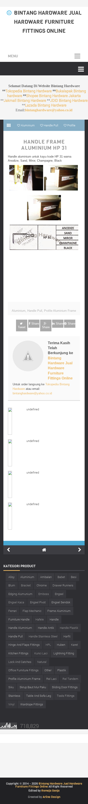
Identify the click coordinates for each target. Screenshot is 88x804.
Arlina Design (51, 797)
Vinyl (11, 704)
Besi (73, 577)
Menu (13, 56)
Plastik (61, 670)
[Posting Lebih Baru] (8, 549)
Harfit (66, 636)
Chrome (42, 585)
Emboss (43, 594)
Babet (61, 577)
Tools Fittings (65, 696)
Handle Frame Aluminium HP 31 (44, 145)
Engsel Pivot (38, 602)
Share (35, 323)
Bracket (26, 585)
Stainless (14, 696)
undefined (32, 409)
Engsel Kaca (16, 602)
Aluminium (18, 310)
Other (47, 670)
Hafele (39, 619)
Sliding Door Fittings (65, 687)
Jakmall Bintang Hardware (25, 100)
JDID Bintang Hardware (69, 100)
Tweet (21, 327)
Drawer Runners (63, 585)
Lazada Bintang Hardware (45, 105)
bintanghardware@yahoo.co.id (48, 110)
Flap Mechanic (32, 611)
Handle (54, 619)
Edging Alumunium (20, 594)
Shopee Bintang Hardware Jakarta (53, 95)
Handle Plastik (69, 628)
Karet (74, 645)
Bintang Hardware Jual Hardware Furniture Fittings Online (47, 22)
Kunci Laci (41, 653)
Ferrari (12, 611)
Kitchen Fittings (18, 653)
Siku (11, 687)
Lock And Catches (19, 662)
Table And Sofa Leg (38, 696)
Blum (11, 585)
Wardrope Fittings (31, 704)
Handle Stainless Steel (43, 636)
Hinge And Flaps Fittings (24, 645)
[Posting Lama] (80, 549)
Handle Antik (46, 628)
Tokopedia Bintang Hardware (28, 90)
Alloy (11, 577)
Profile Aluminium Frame (60, 310)
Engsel (59, 594)
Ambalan (46, 577)
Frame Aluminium (59, 611)
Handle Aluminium (20, 628)
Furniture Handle (19, 619)
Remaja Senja (50, 790)
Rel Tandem (70, 679)
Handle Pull (34, 310)
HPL (48, 645)
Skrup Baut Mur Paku (33, 687)
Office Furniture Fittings (23, 670)
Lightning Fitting (63, 653)
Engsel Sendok (60, 602)
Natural (41, 662)
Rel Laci (51, 679)
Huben (61, 645)
